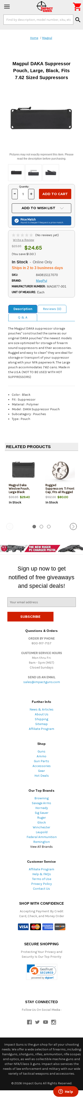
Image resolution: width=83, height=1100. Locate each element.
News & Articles (41, 709)
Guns (41, 751)
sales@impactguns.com (41, 682)
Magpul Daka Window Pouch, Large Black (19, 488)
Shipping (41, 719)
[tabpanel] (23, 487)
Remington (41, 842)
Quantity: (24, 186)
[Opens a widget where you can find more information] (65, 1092)
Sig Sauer (41, 813)
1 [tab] (34, 526)
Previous (9, 526)
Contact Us (41, 889)
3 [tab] (48, 526)
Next (73, 526)
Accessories (42, 766)
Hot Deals (41, 776)
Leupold (41, 832)
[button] (41, 972)
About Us (41, 714)
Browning (41, 798)
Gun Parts (41, 761)
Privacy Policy (41, 884)
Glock (41, 822)
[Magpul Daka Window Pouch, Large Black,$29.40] (23, 469)
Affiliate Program (41, 729)
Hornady (41, 808)
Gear (41, 771)
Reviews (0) (52, 309)
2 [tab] (41, 526)
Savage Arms (41, 803)
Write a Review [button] (23, 240)
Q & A (22, 317)
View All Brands (41, 847)
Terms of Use (41, 879)
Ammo (41, 756)
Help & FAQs (41, 874)
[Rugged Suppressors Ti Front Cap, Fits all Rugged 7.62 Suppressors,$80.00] (60, 469)
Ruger (41, 818)
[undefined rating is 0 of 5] (23, 235)
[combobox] (38, 20)
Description (22, 309)
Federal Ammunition (42, 837)
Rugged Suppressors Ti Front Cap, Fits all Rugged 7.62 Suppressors (59, 490)
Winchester (41, 827)
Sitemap (41, 724)
